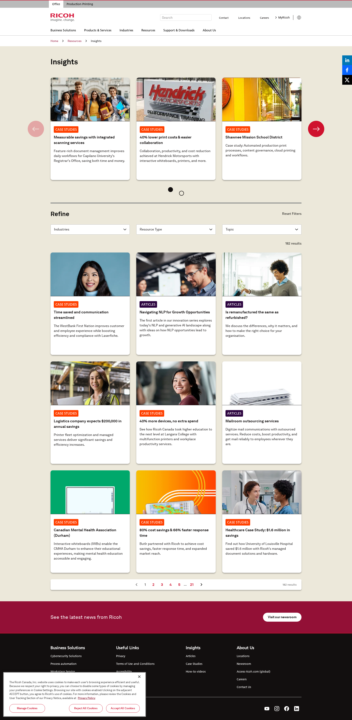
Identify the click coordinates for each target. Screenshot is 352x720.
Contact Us (244, 687)
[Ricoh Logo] (63, 17)
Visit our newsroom (282, 617)
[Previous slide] (36, 129)
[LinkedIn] (296, 708)
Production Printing (80, 4)
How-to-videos (196, 671)
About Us (209, 30)
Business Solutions (63, 30)
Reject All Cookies (85, 708)
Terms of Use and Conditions (135, 664)
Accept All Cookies (123, 708)
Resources (148, 30)
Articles (190, 656)
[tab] (170, 189)
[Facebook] (286, 708)
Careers (264, 17)
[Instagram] (276, 708)
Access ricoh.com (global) (253, 671)
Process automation (64, 664)
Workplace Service (63, 671)
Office (56, 4)
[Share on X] (347, 80)
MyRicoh (284, 17)
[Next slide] (316, 129)
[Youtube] (267, 708)
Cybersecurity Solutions (66, 656)
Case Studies (194, 664)
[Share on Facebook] (347, 70)
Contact (224, 17)
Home (54, 41)
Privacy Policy (86, 698)
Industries (126, 30)
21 (193, 584)
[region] (74, 694)
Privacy (120, 656)
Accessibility (124, 671)
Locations (244, 17)
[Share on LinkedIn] (347, 60)
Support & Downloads (179, 30)
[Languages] (297, 17)
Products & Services (97, 30)
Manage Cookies (27, 708)
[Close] (139, 676)
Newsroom (244, 664)
